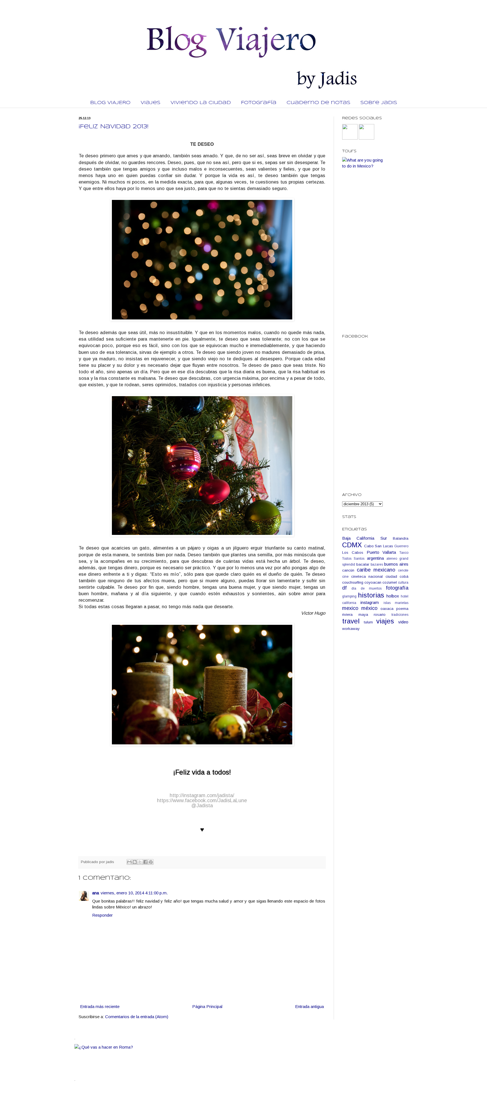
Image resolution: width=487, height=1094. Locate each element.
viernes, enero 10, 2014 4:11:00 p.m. (134, 892)
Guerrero (401, 546)
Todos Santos (353, 559)
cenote (403, 570)
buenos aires (396, 564)
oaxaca (386, 608)
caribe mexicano (376, 570)
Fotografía (258, 103)
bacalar (362, 564)
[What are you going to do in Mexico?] (364, 166)
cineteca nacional (367, 576)
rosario (380, 614)
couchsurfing (352, 582)
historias (371, 595)
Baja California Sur (364, 538)
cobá (404, 576)
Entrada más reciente (99, 1006)
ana (95, 892)
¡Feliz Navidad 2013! (114, 126)
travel (351, 621)
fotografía (397, 588)
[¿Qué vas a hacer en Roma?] (177, 1047)
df (344, 588)
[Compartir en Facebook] (145, 862)
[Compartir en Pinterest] (151, 862)
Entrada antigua (309, 1006)
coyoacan (372, 582)
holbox (392, 596)
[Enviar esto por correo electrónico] (129, 862)
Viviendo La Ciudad (201, 103)
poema (402, 608)
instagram (369, 602)
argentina (375, 558)
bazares (377, 564)
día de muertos (366, 588)
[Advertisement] (375, 724)
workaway (351, 629)
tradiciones (399, 615)
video (403, 621)
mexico (350, 608)
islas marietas (396, 603)
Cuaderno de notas (318, 103)
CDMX (352, 545)
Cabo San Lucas (378, 546)
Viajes (150, 103)
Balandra (400, 538)
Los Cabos (352, 552)
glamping (349, 596)
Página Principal (207, 1006)
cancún (348, 570)
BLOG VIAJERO (110, 103)
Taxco (403, 553)
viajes (385, 621)
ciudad (391, 576)
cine (345, 577)
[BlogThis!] (135, 862)
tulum (368, 622)
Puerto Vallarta (381, 552)
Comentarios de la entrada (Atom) (136, 1016)
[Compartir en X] (140, 862)
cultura (403, 583)
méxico (369, 608)
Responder (102, 915)
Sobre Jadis (378, 103)
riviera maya (355, 614)
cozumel (389, 582)
